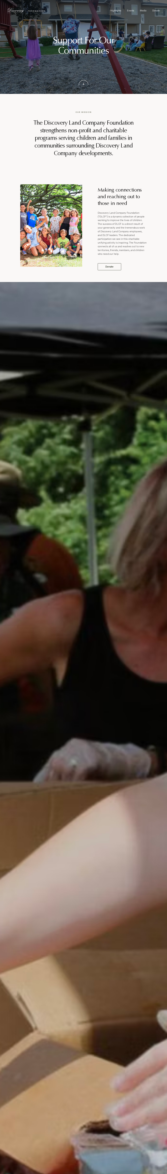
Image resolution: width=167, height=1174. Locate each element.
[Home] (26, 11)
